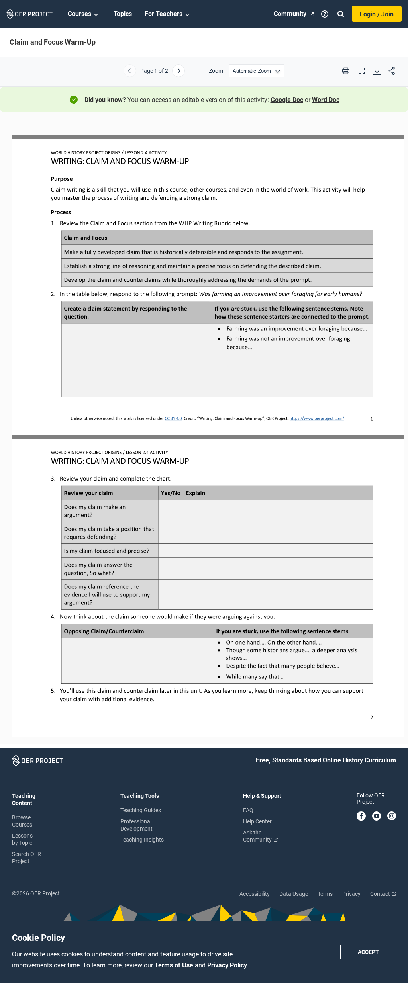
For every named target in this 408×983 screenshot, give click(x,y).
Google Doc (287, 100)
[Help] (325, 14)
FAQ (248, 810)
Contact (380, 894)
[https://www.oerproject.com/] (316, 418)
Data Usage (293, 894)
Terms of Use (175, 965)
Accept (368, 952)
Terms (325, 894)
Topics (123, 14)
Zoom (216, 71)
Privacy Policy (227, 965)
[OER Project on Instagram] (391, 816)
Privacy (351, 894)
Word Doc (325, 100)
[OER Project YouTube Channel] (376, 816)
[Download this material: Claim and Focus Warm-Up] (377, 71)
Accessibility (254, 894)
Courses (79, 14)
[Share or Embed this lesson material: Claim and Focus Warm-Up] (391, 71)
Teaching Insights (142, 839)
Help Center (257, 821)
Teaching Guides (140, 810)
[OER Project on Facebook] (361, 816)
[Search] (340, 14)
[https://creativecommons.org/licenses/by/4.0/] (172, 418)
